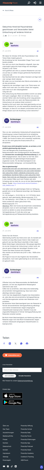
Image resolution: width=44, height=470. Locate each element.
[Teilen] (40, 19)
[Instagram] (8, 466)
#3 (38, 231)
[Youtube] (4, 466)
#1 (38, 51)
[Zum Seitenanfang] (41, 467)
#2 (38, 127)
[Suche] (29, 3)
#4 (38, 277)
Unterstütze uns (13, 355)
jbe (6, 35)
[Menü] (40, 3)
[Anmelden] (35, 2)
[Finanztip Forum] (10, 3)
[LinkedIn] (15, 466)
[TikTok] (12, 466)
